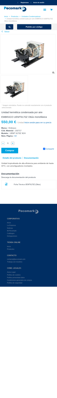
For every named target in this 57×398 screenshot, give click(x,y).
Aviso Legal (11, 272)
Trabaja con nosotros (14, 262)
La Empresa (11, 225)
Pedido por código (34, 27)
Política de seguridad (14, 283)
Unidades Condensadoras (31, 16)
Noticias (10, 228)
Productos (14, 16)
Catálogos (10, 233)
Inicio (6, 16)
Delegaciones (12, 236)
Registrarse (25, 2)
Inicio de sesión (38, 2)
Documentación (31, 158)
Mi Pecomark (11, 231)
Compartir (50, 149)
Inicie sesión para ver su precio (37, 122)
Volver (7, 32)
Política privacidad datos (16, 278)
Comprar (9, 150)
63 (15, 136)
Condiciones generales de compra (19, 280)
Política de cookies (14, 275)
